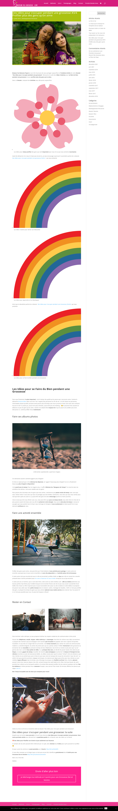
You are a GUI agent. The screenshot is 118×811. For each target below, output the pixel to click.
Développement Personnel (29, 18)
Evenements (92, 119)
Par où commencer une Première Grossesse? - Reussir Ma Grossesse (95, 53)
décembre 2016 (93, 96)
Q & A (59, 3)
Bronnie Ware (22, 401)
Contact (80, 3)
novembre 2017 (93, 85)
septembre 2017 (93, 88)
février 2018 (92, 80)
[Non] (116, 808)
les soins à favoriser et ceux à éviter (45, 578)
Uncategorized (93, 124)
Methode (53, 3)
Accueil (46, 3)
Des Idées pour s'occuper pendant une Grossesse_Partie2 (54, 304)
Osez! (90, 122)
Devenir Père (92, 114)
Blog (75, 3)
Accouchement (93, 103)
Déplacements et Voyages (96, 106)
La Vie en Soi (92, 21)
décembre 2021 (93, 64)
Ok (106, 808)
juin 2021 (91, 67)
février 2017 (92, 93)
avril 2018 (91, 77)
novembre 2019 (93, 69)
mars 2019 (92, 72)
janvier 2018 (92, 83)
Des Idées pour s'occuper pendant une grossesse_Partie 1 (29, 158)
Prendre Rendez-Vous (91, 3)
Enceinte (91, 116)
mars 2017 (92, 91)
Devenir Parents (93, 111)
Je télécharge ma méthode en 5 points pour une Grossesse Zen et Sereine (47, 778)
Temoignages (67, 3)
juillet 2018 (92, 75)
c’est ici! (18, 668)
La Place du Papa (94, 57)
